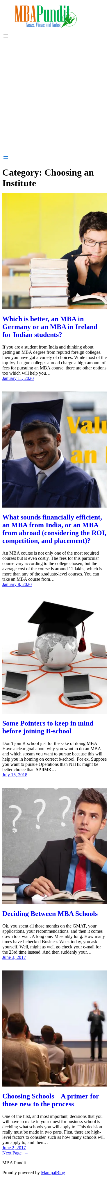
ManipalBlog (53, 1172)
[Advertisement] (54, 96)
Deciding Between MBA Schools (50, 913)
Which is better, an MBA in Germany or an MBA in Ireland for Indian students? (49, 326)
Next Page (15, 1152)
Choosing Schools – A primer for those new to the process (50, 1100)
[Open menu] (5, 36)
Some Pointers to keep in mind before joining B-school (47, 727)
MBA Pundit (14, 1162)
